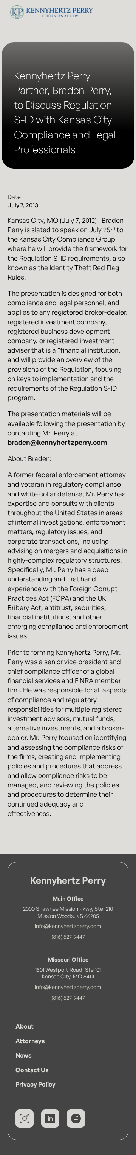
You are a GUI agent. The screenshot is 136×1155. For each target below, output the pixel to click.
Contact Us (32, 1070)
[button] (122, 12)
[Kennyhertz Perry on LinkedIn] (50, 1118)
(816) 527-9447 (68, 936)
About (24, 1026)
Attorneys (30, 1041)
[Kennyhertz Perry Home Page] (49, 12)
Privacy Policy (35, 1084)
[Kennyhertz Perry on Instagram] (24, 1118)
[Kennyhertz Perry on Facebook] (76, 1118)
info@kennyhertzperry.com (68, 925)
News (23, 1055)
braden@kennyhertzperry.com (57, 442)
